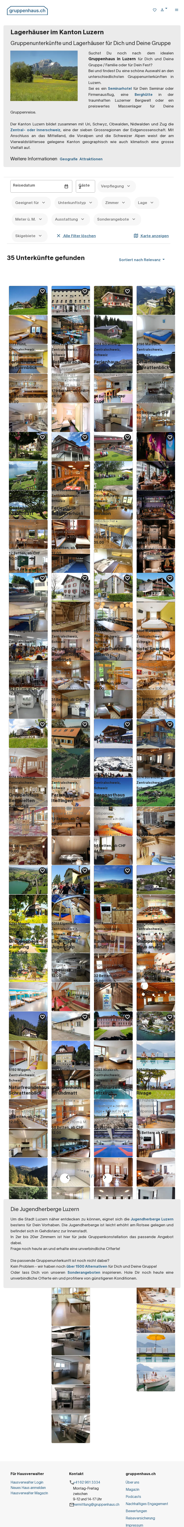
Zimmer (112, 203)
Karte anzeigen (154, 236)
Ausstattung (67, 219)
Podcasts (133, 1497)
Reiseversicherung (140, 1518)
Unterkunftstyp (72, 203)
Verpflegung (113, 186)
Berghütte (146, 95)
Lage (143, 203)
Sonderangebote (113, 219)
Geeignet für (27, 203)
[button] (165, 10)
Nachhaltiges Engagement (147, 1504)
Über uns (132, 1482)
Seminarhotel (120, 88)
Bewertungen (136, 1511)
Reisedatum (24, 185)
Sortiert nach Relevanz (140, 260)
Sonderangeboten (84, 1272)
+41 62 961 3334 (86, 1482)
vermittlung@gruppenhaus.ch (96, 1504)
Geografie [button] (69, 159)
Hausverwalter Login (27, 1482)
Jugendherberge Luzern (152, 1219)
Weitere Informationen (33, 159)
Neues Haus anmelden (28, 1488)
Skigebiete (25, 236)
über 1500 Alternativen (86, 1266)
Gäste (84, 185)
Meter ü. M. (26, 219)
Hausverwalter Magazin (29, 1493)
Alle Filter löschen (79, 236)
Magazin (132, 1489)
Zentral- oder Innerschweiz (35, 130)
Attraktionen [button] (91, 159)
